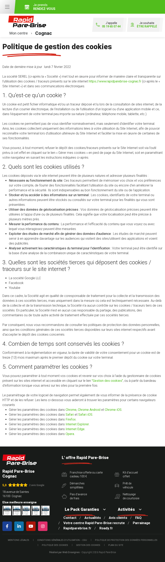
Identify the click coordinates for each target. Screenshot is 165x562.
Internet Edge (75, 429)
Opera (70, 434)
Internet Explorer (77, 424)
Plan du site (115, 545)
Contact (69, 518)
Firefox (71, 419)
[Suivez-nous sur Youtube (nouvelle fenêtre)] (31, 526)
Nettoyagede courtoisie (131, 496)
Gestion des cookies (88, 545)
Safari (70, 414)
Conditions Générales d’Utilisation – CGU (62, 540)
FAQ (138, 518)
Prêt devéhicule (128, 485)
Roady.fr (106, 528)
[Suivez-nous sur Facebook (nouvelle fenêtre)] (7, 526)
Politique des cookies (55, 545)
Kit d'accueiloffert (130, 474)
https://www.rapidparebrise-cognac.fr (115, 81)
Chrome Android (89, 410)
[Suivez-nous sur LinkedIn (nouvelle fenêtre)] (19, 526)
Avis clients (118, 518)
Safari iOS (85, 414)
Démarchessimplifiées (77, 485)
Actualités (93, 518)
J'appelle (111, 24)
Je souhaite (147, 24)
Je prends (44, 7)
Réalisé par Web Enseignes (64, 552)
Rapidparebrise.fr (77, 528)
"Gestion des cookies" (107, 381)
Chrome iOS (113, 410)
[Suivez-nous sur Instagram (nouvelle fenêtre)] (43, 526)
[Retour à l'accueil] (19, 460)
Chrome (71, 410)
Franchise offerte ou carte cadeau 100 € (86, 474)
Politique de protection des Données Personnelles (126, 540)
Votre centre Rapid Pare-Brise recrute (94, 523)
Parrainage (141, 523)
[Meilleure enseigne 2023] (45, 510)
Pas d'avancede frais (78, 496)
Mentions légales (18, 540)
